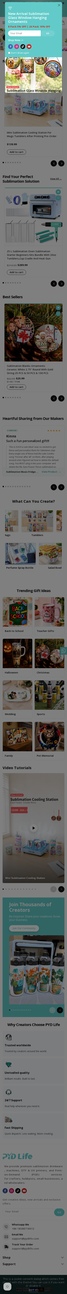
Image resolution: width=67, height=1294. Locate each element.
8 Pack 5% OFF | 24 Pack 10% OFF (29, 26)
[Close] (59, 5)
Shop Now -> (15, 40)
